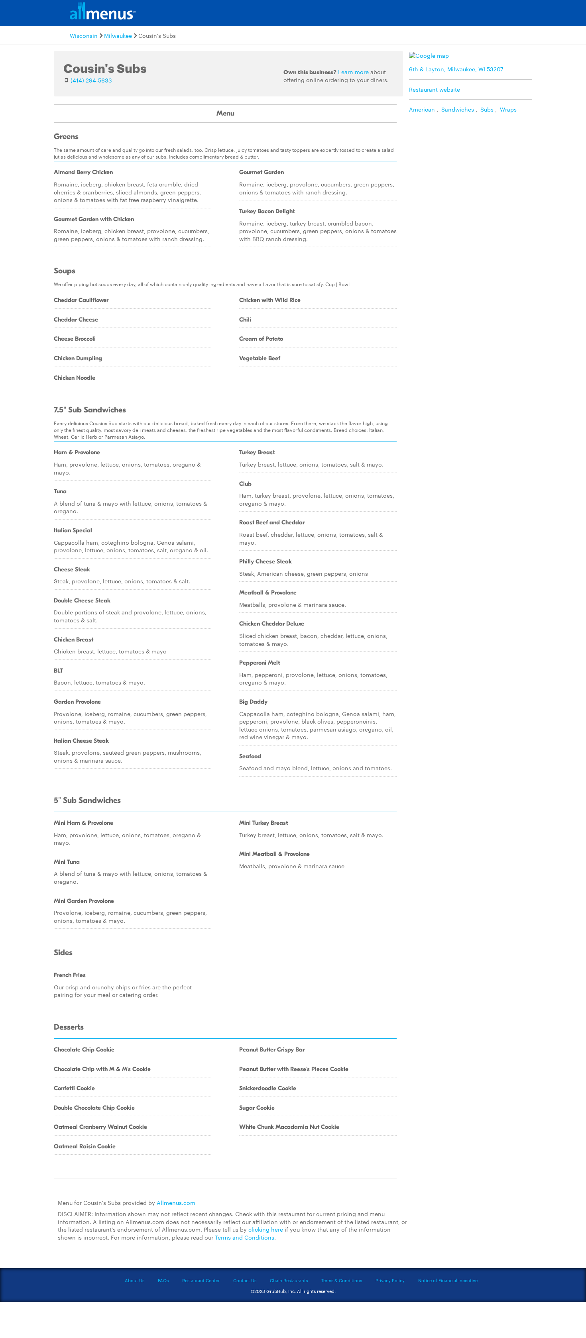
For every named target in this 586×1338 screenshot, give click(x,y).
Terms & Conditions (341, 1280)
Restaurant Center (201, 1280)
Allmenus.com (176, 1203)
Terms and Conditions (244, 1237)
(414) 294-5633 (91, 80)
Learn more (353, 72)
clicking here (265, 1229)
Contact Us (244, 1280)
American (422, 109)
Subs (487, 109)
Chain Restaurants (289, 1280)
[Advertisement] (472, 173)
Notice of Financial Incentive (448, 1280)
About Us (134, 1280)
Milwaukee (118, 35)
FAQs (163, 1280)
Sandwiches (457, 109)
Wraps (508, 109)
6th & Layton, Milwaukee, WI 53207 (456, 69)
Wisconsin (84, 35)
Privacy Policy (390, 1280)
